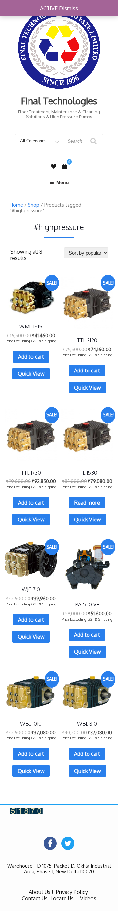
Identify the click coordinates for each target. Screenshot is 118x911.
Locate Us (62, 898)
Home (16, 205)
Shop (33, 205)
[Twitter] (67, 843)
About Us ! (41, 892)
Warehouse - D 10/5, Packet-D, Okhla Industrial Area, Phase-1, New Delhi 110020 (59, 869)
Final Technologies (59, 101)
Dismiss (68, 8)
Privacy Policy (72, 892)
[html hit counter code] (26, 810)
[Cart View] (64, 166)
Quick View (31, 374)
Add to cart (31, 356)
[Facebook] (50, 843)
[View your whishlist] (53, 166)
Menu (62, 182)
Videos (88, 898)
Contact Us (35, 898)
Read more (87, 502)
